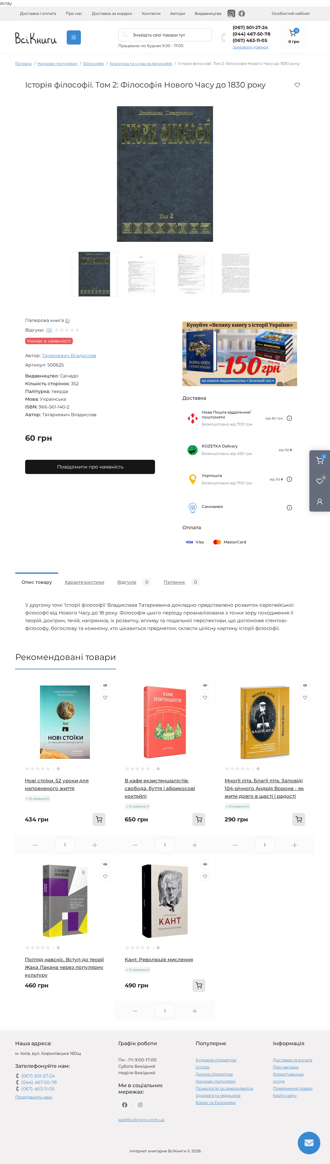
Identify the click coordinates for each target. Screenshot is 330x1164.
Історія (202, 1067)
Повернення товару (293, 1088)
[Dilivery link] (289, 418)
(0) (49, 330)
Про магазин (286, 1067)
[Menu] (74, 37)
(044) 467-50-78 (251, 34)
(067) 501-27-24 (250, 27)
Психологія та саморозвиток (224, 1088)
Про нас (74, 13)
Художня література (216, 1059)
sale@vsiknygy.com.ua (141, 1119)
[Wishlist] (105, 698)
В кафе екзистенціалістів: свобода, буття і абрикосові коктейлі (160, 788)
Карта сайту (285, 1095)
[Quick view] (105, 685)
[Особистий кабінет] (319, 501)
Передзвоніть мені (33, 1097)
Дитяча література (214, 1074)
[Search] (125, 34)
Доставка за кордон (112, 13)
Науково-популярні (57, 63)
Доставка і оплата (38, 13)
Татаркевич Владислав (69, 355)
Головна (23, 63)
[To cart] (98, 819)
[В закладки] (297, 85)
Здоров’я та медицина (218, 1095)
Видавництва (208, 13)
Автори (177, 13)
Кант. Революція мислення (159, 959)
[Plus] (95, 845)
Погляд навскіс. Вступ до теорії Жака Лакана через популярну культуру (64, 967)
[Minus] (35, 845)
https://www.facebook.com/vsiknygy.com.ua (124, 1104)
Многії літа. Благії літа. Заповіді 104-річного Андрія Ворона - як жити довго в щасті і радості (264, 788)
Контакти (151, 13)
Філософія (93, 63)
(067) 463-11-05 (250, 40)
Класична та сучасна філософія (141, 63)
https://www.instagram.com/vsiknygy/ (140, 1104)
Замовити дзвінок (250, 47)
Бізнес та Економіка (216, 1102)
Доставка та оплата (292, 1059)
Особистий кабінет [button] (291, 13)
